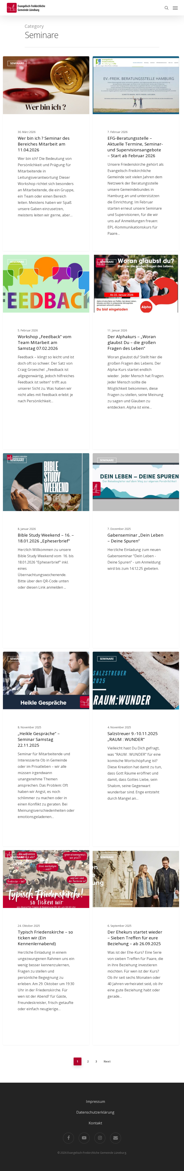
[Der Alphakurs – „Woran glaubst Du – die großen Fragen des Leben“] (136, 352)
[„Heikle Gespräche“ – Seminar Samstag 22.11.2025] (46, 749)
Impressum (95, 1101)
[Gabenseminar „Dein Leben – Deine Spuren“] (136, 550)
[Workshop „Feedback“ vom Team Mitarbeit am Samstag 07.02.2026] (46, 352)
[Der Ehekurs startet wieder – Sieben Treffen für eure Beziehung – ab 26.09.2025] (136, 947)
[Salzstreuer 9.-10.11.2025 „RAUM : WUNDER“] (136, 749)
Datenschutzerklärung (95, 1112)
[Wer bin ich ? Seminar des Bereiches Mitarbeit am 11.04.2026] (46, 153)
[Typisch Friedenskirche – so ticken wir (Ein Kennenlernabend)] (46, 947)
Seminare (17, 63)
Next (107, 1061)
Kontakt (95, 1123)
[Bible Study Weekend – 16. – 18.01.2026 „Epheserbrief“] (46, 550)
